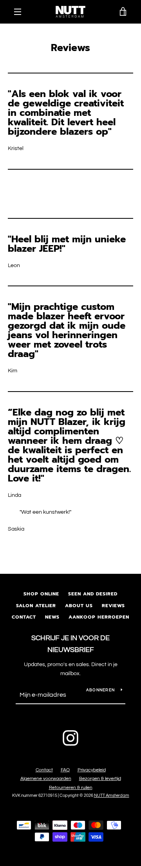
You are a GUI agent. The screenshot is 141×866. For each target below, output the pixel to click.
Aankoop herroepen (99, 617)
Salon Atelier (36, 605)
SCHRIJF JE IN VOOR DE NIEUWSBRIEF (70, 644)
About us (79, 605)
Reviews (113, 605)
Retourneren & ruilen (70, 787)
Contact (24, 617)
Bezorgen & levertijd (100, 778)
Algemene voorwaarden (45, 778)
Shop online (41, 593)
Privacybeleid (92, 770)
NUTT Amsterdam (111, 795)
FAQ (65, 770)
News (52, 617)
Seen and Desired (93, 593)
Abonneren (100, 690)
